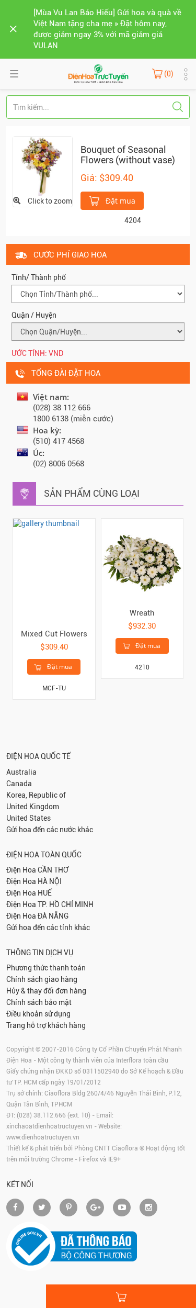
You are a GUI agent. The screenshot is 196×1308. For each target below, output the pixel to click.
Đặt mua (119, 201)
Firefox (88, 1159)
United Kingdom (32, 806)
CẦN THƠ (53, 870)
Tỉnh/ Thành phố (38, 277)
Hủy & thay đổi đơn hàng (46, 991)
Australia (21, 772)
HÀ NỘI (50, 881)
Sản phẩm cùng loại (92, 493)
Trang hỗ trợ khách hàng (46, 1025)
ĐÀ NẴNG (53, 916)
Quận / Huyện (33, 315)
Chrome (62, 1159)
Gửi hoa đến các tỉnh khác (48, 927)
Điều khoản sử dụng (38, 1014)
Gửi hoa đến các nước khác (49, 829)
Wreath (142, 613)
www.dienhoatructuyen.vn (42, 1137)
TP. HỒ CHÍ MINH (66, 904)
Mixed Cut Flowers (54, 634)
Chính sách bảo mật (39, 1002)
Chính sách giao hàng (41, 979)
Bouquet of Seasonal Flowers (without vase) (127, 154)
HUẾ (45, 893)
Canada (19, 783)
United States (28, 818)
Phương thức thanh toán (46, 968)
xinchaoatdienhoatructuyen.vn (49, 1126)
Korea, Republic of (36, 795)
